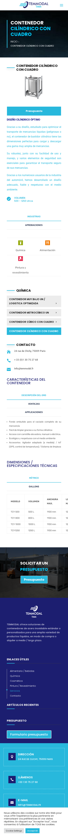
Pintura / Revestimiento (23, 685)
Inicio (14, 41)
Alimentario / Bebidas (22, 671)
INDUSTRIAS (33, 216)
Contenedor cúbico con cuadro (31, 322)
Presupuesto (34, 111)
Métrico (34, 478)
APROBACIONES (34, 225)
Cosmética (16, 681)
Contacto (15, 695)
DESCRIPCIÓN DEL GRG (34, 395)
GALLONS (34, 486)
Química (15, 676)
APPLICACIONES (34, 412)
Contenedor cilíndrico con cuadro (33, 331)
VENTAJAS (34, 404)
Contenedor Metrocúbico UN (29, 312)
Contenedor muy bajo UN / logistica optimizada (27, 301)
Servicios (15, 690)
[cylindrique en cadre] (34, 100)
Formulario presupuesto (29, 734)
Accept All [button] (32, 830)
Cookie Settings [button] (14, 830)
